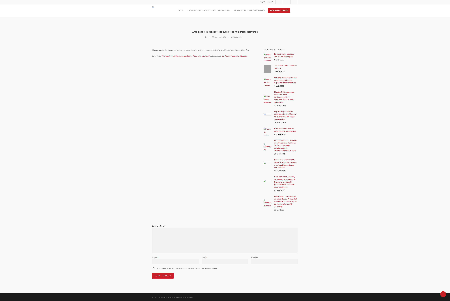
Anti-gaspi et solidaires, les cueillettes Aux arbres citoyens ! (186, 56)
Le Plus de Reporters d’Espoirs (234, 56)
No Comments (236, 37)
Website (254, 258)
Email (204, 258)
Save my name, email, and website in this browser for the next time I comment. (186, 268)
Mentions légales (188, 297)
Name (155, 258)
